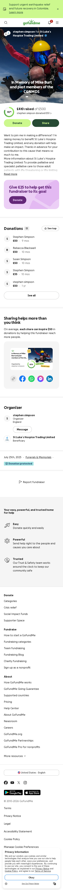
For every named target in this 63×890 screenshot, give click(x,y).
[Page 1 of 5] (27, 96)
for (32, 33)
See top (52, 228)
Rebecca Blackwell (24, 248)
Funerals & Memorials (38, 457)
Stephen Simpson (23, 236)
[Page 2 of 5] (30, 96)
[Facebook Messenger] (40, 378)
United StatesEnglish (33, 772)
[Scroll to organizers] (8, 33)
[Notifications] (49, 22)
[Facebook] (22, 378)
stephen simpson (23, 281)
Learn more (16, 12)
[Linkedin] (49, 378)
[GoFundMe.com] (31, 23)
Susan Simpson (22, 259)
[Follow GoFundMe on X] (19, 782)
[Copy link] (13, 378)
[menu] (57, 22)
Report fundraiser (34, 482)
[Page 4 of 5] (34, 96)
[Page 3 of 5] (32, 96)
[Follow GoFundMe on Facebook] (6, 782)
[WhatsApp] (31, 378)
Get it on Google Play (13, 792)
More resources (13, 756)
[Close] (57, 9)
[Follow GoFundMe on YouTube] (12, 782)
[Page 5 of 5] (36, 96)
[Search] (6, 22)
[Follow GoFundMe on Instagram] (25, 782)
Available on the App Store (32, 792)
